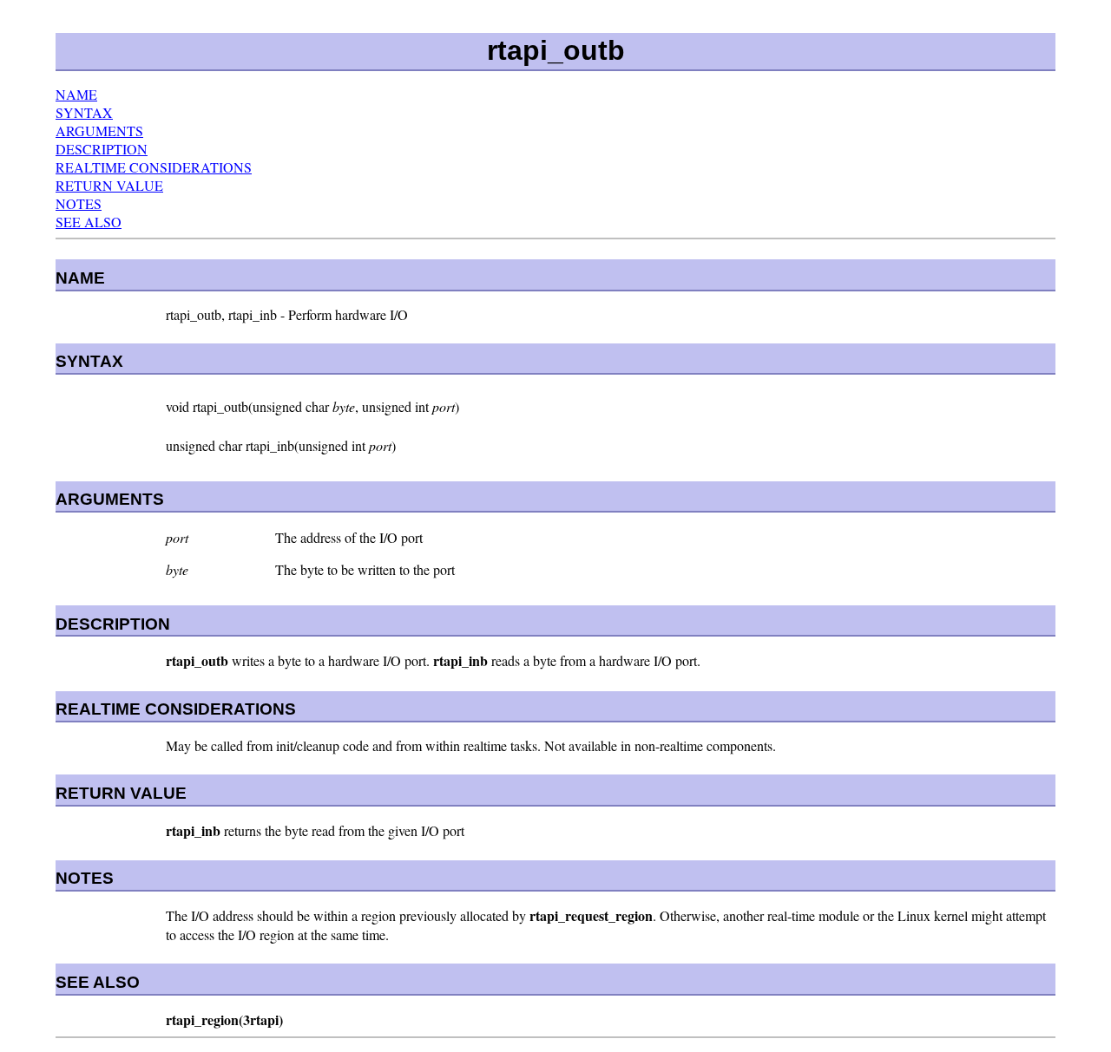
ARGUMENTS (99, 130)
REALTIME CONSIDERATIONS (154, 167)
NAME (76, 94)
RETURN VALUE (109, 185)
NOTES (79, 203)
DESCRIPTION (102, 149)
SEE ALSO (89, 221)
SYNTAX (84, 112)
